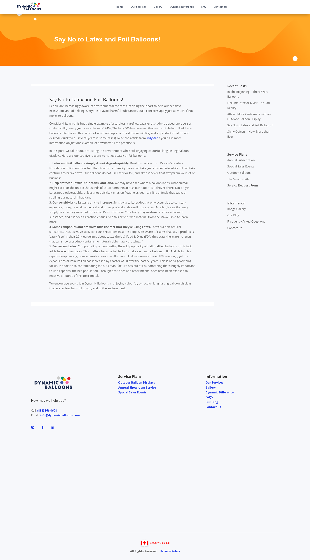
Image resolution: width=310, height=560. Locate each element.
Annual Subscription (241, 160)
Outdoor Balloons (239, 173)
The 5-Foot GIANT (239, 179)
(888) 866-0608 (47, 410)
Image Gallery (236, 209)
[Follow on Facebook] (42, 427)
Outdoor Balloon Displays (136, 382)
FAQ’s (209, 397)
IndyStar (152, 138)
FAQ (203, 6)
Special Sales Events (240, 166)
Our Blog (233, 215)
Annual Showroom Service (137, 387)
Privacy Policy (170, 551)
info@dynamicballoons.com (60, 415)
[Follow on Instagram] (32, 427)
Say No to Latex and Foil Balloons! (250, 125)
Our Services (138, 6)
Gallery (158, 6)
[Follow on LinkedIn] (52, 427)
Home (119, 6)
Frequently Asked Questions (246, 221)
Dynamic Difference (182, 6)
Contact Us (220, 6)
